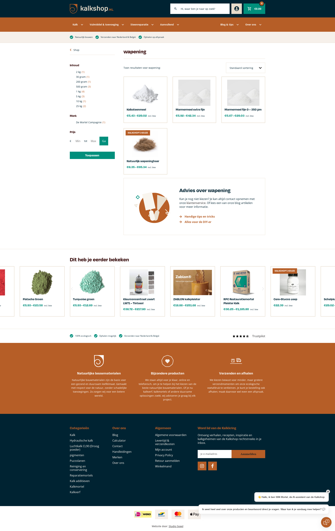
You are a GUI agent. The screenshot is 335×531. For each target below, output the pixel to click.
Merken (117, 457)
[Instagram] (202, 466)
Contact (117, 446)
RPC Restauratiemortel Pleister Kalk (239, 301)
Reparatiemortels (81, 475)
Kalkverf (75, 492)
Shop (76, 50)
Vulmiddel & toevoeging (104, 24)
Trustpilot (258, 336)
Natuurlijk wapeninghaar (143, 161)
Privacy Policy (164, 455)
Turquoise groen (83, 299)
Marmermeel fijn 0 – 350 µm (243, 109)
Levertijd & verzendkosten (165, 442)
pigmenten (77, 455)
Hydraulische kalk (81, 440)
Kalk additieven (80, 481)
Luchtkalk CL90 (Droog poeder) (84, 447)
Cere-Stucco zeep (285, 299)
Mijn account (163, 449)
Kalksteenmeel (136, 109)
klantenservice (196, 203)
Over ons (250, 24)
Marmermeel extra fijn (190, 109)
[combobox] (200, 8)
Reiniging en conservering (78, 468)
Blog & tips (226, 24)
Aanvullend (167, 24)
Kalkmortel (77, 486)
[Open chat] (326, 522)
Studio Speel (176, 526)
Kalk (75, 24)
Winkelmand (163, 466)
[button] (92, 155)
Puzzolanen (77, 460)
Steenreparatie (139, 24)
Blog (115, 435)
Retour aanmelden (167, 460)
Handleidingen (122, 451)
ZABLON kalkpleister (186, 299)
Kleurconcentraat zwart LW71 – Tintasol (139, 301)
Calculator (119, 440)
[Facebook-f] (212, 466)
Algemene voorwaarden (171, 435)
